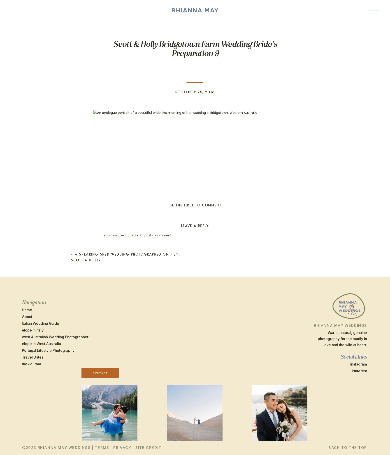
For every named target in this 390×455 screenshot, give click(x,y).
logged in (132, 235)
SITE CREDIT (148, 447)
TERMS (102, 447)
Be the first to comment (196, 205)
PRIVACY (122, 447)
